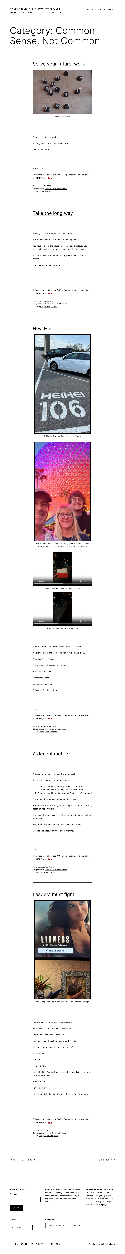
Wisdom (54, 306)
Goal (40, 1136)
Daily (47, 872)
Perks (47, 732)
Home (90, 9)
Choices (42, 872)
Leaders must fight (53, 894)
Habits (52, 872)
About (98, 9)
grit (44, 1136)
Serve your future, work (59, 64)
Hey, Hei (42, 328)
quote (41, 306)
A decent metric (50, 754)
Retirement (54, 732)
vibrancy (48, 191)
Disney (41, 732)
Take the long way (53, 213)
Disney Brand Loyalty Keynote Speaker (35, 9)
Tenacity (49, 1136)
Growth (41, 191)
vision (56, 1136)
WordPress (110, 1244)
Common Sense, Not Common (56, 189)
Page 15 (31, 1159)
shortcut (47, 306)
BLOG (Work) (109, 9)
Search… (13, 1194)
